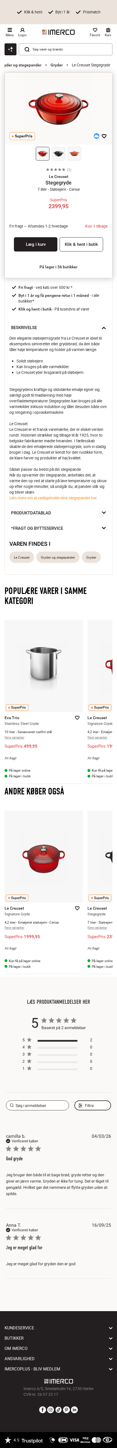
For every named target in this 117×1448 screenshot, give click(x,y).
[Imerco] (58, 32)
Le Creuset (22, 557)
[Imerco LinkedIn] (74, 1410)
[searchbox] (37, 1105)
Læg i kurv (36, 244)
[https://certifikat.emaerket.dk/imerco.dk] (107, 1440)
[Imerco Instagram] (50, 1410)
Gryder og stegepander (20, 65)
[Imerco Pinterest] (66, 1410)
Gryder (57, 65)
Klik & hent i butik (81, 244)
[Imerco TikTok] (58, 1410)
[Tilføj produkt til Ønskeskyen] (96, 136)
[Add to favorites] (104, 136)
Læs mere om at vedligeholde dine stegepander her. (53, 497)
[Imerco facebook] (42, 1410)
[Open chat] (10, 49)
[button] (58, 176)
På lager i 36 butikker (58, 267)
